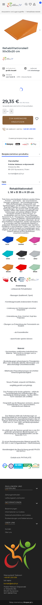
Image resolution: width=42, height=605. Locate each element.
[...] (21, 29)
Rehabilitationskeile (33, 12)
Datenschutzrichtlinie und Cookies (18, 515)
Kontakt (8, 529)
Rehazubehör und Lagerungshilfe (12, 12)
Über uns (8, 532)
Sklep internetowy (20, 602)
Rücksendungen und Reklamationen (19, 518)
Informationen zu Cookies (14, 512)
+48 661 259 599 (29, 129)
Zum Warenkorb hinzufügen (18, 120)
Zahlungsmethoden (12, 495)
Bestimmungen (11, 509)
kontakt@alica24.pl (16, 174)
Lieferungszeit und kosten (15, 498)
